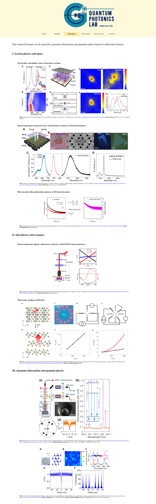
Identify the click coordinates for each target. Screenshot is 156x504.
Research (71, 34)
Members (57, 34)
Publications (85, 34)
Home (44, 34)
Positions (111, 34)
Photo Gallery (98, 34)
